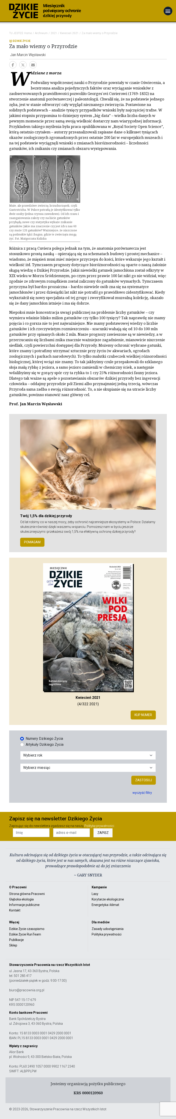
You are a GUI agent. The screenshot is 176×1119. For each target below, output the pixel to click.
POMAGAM (32, 542)
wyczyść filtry (142, 793)
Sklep (13, 945)
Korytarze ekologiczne (108, 899)
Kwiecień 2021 (69, 33)
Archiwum (41, 33)
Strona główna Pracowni (27, 894)
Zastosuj (143, 780)
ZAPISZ (103, 833)
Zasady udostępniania (108, 929)
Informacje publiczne (24, 905)
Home (28, 33)
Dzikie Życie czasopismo (26, 929)
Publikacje (16, 940)
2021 (54, 33)
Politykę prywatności (99, 826)
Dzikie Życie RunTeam (25, 934)
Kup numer (143, 715)
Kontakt (14, 910)
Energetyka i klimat (105, 905)
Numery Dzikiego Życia (44, 738)
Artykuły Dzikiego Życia (44, 744)
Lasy (95, 894)
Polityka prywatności (106, 934)
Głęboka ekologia (21, 899)
